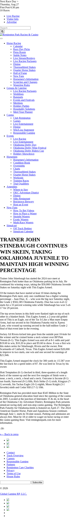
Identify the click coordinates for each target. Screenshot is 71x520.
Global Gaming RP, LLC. (13, 493)
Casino (10, 115)
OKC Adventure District (26, 192)
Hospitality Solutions (24, 109)
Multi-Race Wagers (23, 222)
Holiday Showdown (23, 153)
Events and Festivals (24, 100)
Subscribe (37, 482)
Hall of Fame (20, 73)
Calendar (18, 46)
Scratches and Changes (25, 82)
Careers (11, 458)
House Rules (13, 476)
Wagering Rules (21, 85)
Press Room (19, 52)
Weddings (18, 94)
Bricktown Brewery (23, 201)
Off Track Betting (22, 228)
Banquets (18, 97)
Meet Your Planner (23, 112)
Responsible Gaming (24, 132)
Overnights (19, 165)
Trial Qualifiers (21, 183)
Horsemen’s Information (25, 79)
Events (10, 135)
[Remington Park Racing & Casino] (19, 34)
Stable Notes (19, 55)
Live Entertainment (23, 123)
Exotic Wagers (20, 219)
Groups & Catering (17, 88)
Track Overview (15, 455)
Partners (11, 464)
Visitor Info (12, 19)
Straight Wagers (21, 216)
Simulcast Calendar (23, 231)
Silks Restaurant (21, 198)
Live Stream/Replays (24, 58)
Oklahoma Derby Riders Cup (28, 150)
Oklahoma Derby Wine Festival (29, 147)
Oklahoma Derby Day (24, 144)
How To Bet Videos (23, 210)
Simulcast (12, 225)
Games (16, 121)
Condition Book (21, 162)
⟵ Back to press (9, 434)
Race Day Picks (21, 49)
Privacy (11, 470)
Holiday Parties (21, 106)
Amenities (12, 186)
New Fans (18, 76)
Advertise (12, 22)
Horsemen (12, 156)
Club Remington (22, 118)
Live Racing (13, 16)
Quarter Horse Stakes (24, 70)
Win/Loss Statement (23, 129)
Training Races (21, 180)
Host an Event (20, 204)
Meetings (18, 103)
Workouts (18, 177)
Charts (16, 168)
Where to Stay (20, 189)
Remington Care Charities (20, 467)
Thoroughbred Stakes (24, 67)
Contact (11, 452)
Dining (16, 64)
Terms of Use (14, 473)
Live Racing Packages (24, 61)
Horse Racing (14, 43)
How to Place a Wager (25, 213)
